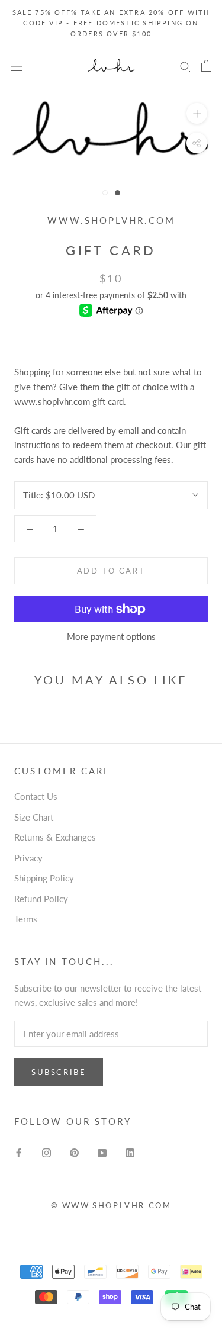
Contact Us (35, 796)
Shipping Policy (44, 878)
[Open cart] (206, 66)
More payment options (111, 636)
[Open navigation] (16, 65)
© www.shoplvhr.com (111, 1205)
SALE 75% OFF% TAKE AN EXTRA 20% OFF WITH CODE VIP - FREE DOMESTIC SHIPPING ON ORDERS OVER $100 (111, 22)
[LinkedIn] (130, 1151)
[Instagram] (46, 1151)
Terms (25, 918)
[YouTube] (102, 1151)
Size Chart (33, 817)
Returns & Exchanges (55, 837)
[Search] (185, 66)
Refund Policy (41, 898)
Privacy (28, 857)
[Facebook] (18, 1151)
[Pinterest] (74, 1151)
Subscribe (58, 1072)
